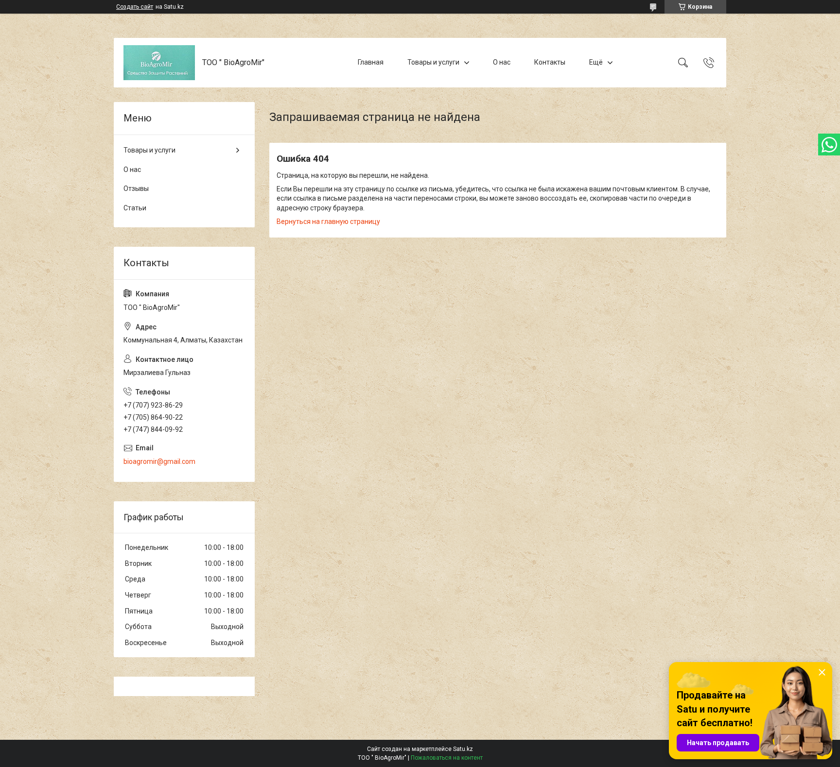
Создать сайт (134, 6)
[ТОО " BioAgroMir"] (159, 62)
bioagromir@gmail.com (159, 461)
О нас (501, 62)
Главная (371, 62)
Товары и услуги (433, 62)
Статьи (134, 208)
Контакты (549, 62)
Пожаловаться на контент (447, 757)
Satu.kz (463, 749)
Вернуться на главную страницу (328, 221)
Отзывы (136, 188)
